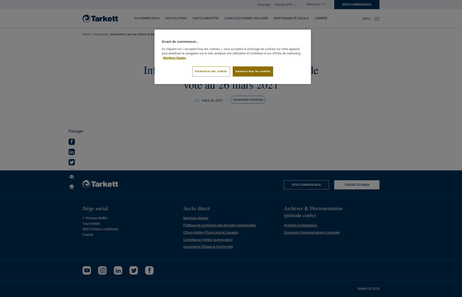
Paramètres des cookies (211, 71)
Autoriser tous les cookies (252, 71)
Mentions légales (174, 58)
